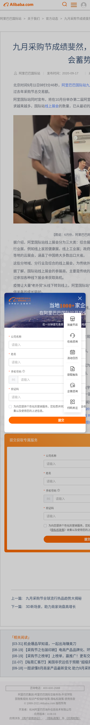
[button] (80, 298)
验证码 (15, 389)
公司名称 (16, 336)
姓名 (13, 354)
